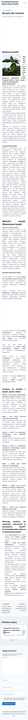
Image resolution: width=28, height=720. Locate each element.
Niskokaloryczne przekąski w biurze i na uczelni (21, 607)
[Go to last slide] (4, 632)
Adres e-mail (7, 687)
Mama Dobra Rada (9, 16)
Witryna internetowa (9, 694)
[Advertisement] (14, 34)
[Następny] (23, 632)
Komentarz (5, 657)
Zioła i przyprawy (7, 10)
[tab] (12, 640)
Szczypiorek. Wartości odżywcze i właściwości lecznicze (11, 630)
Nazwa (5, 680)
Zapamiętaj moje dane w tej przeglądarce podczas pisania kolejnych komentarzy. (15, 698)
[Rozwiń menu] (25, 3)
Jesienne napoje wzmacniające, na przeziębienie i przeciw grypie (7, 608)
